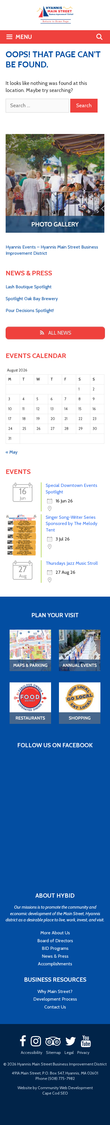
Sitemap (53, 1052)
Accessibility (31, 1052)
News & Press (55, 956)
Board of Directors (55, 940)
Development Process (55, 999)
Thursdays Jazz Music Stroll (72, 563)
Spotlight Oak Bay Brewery (32, 298)
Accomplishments (55, 963)
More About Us (55, 932)
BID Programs (55, 948)
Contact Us (55, 1007)
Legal (69, 1052)
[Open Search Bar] (99, 37)
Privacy (83, 1052)
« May (11, 452)
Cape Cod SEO (55, 1093)
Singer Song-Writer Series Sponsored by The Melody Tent (71, 524)
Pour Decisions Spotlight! (30, 310)
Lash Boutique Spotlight (29, 286)
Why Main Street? (55, 991)
